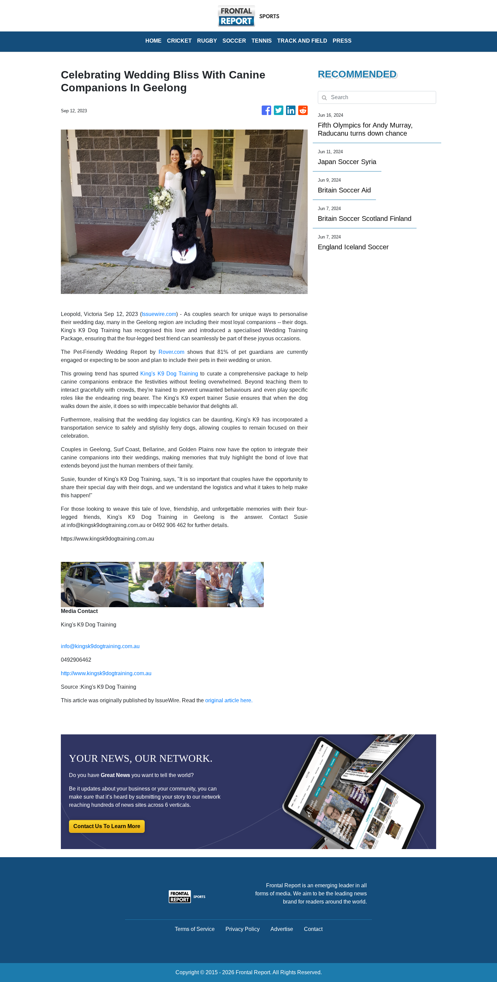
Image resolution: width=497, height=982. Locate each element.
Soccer (234, 41)
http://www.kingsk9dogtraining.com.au (106, 673)
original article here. (229, 700)
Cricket (179, 41)
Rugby (207, 41)
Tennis (262, 41)
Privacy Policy (243, 929)
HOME (153, 41)
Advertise (281, 929)
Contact (313, 929)
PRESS (342, 41)
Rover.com (171, 352)
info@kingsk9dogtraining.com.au (100, 646)
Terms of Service (195, 929)
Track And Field (302, 41)
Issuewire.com (159, 314)
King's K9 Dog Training (169, 373)
